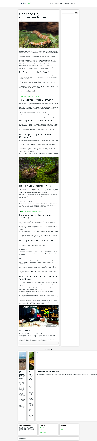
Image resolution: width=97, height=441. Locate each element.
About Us (73, 3)
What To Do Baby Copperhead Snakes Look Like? (31, 211)
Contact (41, 430)
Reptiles (52, 3)
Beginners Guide (58, 3)
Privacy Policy (43, 432)
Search (76, 12)
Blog (41, 429)
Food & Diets (66, 3)
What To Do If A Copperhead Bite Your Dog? (30, 96)
